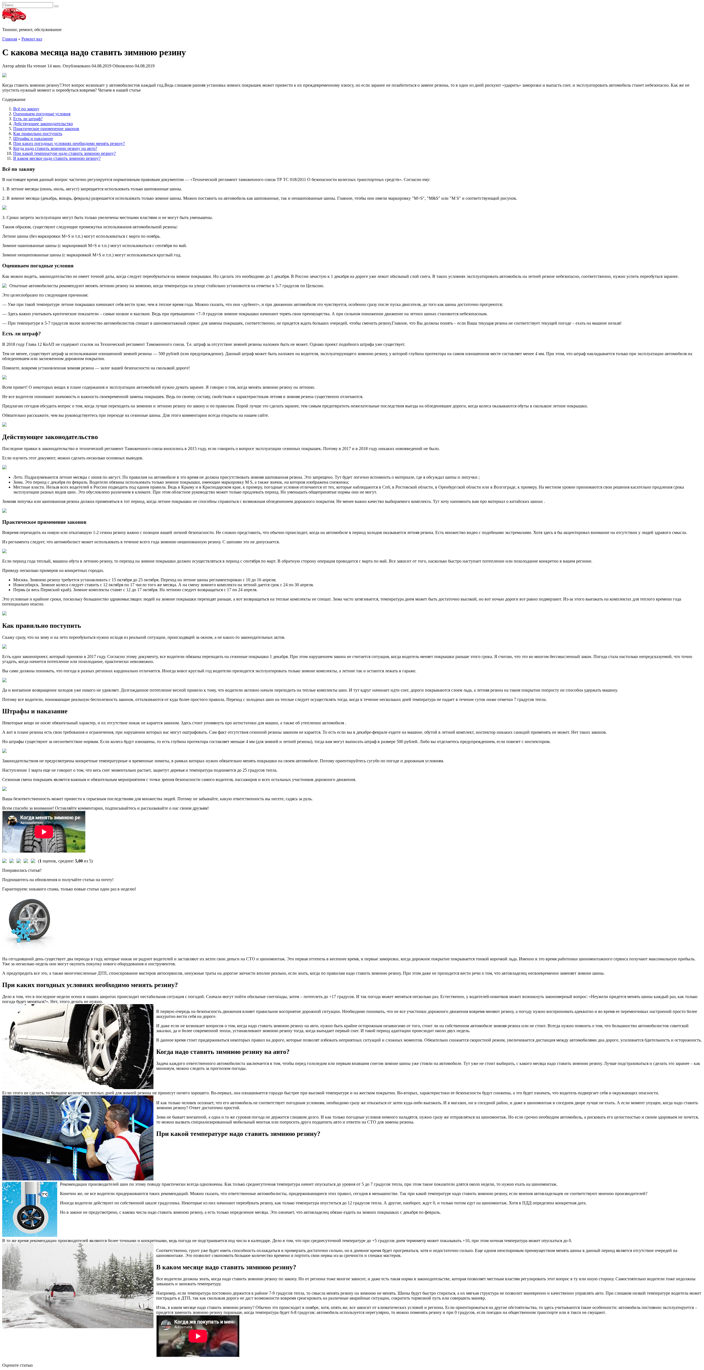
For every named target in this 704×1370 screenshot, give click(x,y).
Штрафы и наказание (33, 138)
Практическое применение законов (46, 128)
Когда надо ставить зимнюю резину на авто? (55, 148)
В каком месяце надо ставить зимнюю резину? (57, 158)
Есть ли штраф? (28, 118)
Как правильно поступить (37, 133)
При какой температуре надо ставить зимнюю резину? (64, 153)
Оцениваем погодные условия (41, 113)
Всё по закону (26, 108)
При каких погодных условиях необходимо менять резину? (69, 143)
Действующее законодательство (43, 123)
